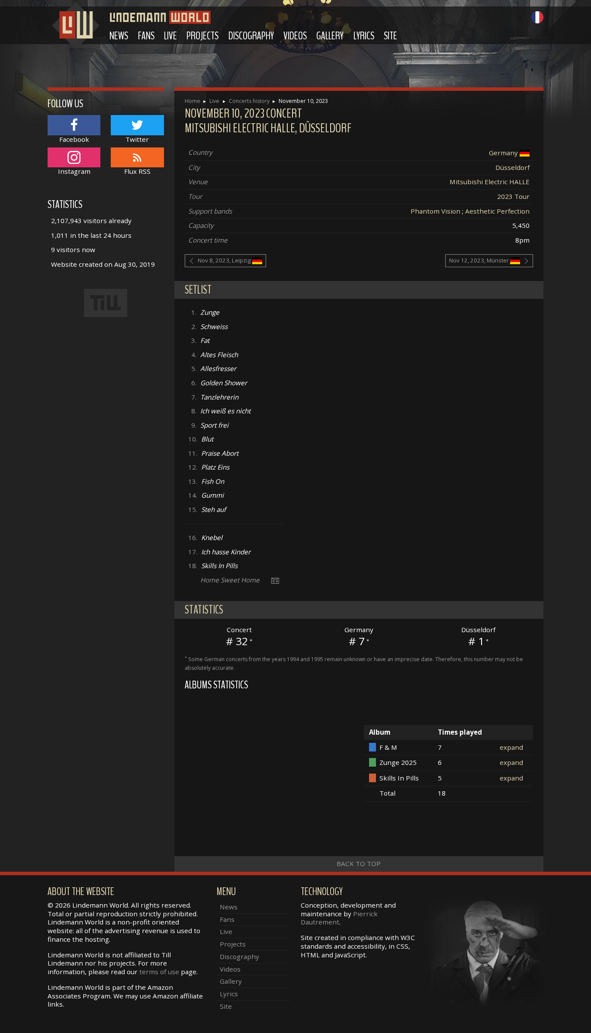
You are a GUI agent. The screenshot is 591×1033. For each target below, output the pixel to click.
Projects (202, 36)
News (118, 36)
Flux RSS (137, 171)
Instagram (74, 171)
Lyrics (363, 36)
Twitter (137, 139)
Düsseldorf (512, 167)
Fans (146, 36)
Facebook (74, 139)
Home (192, 101)
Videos (295, 36)
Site (390, 36)
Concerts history (249, 101)
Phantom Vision (435, 211)
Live (170, 36)
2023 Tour (513, 196)
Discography (251, 36)
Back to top (359, 863)
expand (511, 747)
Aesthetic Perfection (497, 211)
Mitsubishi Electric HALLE (490, 181)
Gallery (330, 36)
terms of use (159, 971)
